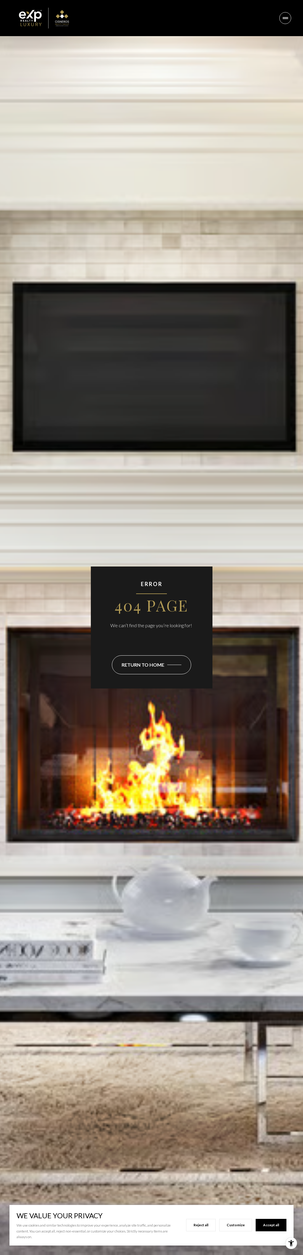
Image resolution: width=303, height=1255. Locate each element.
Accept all (271, 1225)
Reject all (201, 1225)
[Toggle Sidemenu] (285, 18)
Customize (236, 1225)
